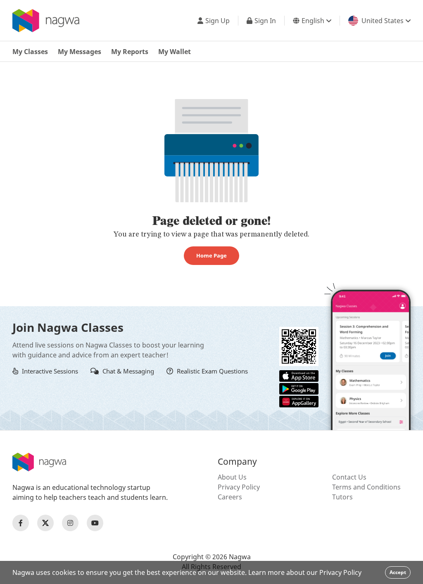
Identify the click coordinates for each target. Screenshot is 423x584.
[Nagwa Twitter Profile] (45, 523)
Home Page (211, 255)
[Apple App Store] (298, 375)
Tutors (342, 496)
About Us (232, 477)
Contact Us (349, 477)
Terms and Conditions (366, 487)
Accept (398, 572)
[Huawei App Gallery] (298, 400)
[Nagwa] (45, 20)
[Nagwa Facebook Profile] (20, 523)
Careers (230, 496)
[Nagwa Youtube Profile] (95, 523)
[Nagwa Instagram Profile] (70, 523)
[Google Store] (298, 387)
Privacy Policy (239, 487)
